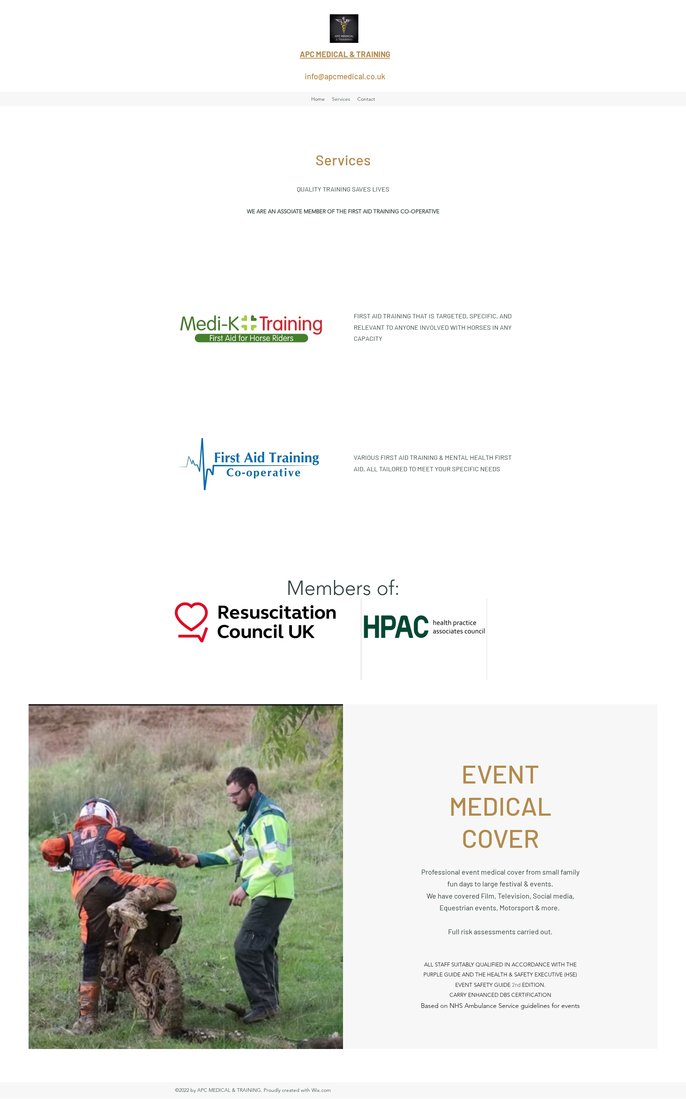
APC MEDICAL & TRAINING (345, 54)
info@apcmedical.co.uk (345, 76)
